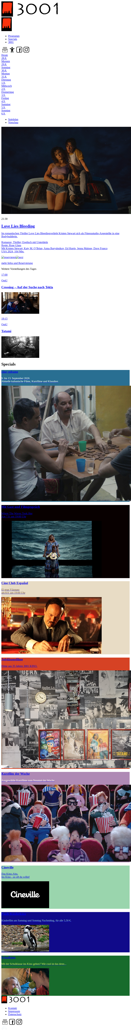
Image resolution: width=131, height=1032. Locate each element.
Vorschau (13, 122)
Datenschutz (14, 1014)
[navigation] (4, 1029)
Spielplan (13, 119)
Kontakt (12, 1008)
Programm (13, 36)
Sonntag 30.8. (5, 69)
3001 (11, 42)
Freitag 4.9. (5, 100)
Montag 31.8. (5, 75)
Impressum (14, 1011)
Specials (12, 39)
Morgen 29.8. (5, 63)
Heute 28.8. (4, 57)
